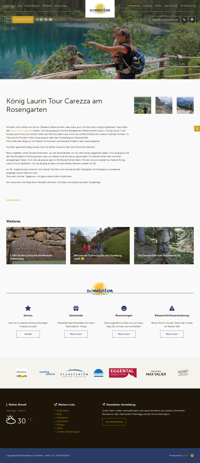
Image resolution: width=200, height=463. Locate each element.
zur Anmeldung (114, 421)
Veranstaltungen (32, 6)
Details (28, 334)
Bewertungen (61, 6)
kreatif (185, 455)
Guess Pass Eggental (21, 130)
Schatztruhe (134, 6)
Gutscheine (9, 6)
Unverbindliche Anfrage (165, 19)
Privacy (60, 424)
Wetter (158, 6)
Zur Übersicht (13, 199)
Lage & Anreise (171, 6)
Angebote (147, 6)
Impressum (63, 421)
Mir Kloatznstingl (188, 6)
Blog (20, 6)
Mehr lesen (76, 334)
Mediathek (47, 6)
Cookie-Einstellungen (68, 431)
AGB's (60, 428)
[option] (100, 39)
